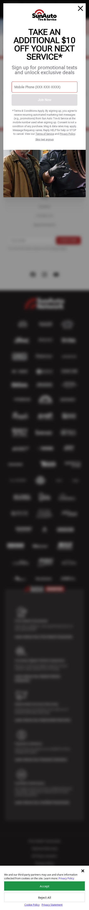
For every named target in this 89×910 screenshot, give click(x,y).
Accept (44, 886)
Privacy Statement (52, 904)
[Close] (80, 8)
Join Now (44, 100)
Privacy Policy (67, 133)
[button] (83, 871)
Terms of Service (44, 133)
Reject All (44, 897)
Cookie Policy (32, 904)
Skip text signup (44, 139)
